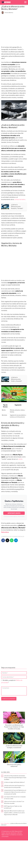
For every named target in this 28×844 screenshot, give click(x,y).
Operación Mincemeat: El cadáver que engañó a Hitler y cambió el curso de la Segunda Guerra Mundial (14, 812)
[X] (7, 540)
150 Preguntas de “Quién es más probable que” (13, 807)
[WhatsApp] (12, 540)
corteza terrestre (19, 199)
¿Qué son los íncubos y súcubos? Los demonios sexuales (14, 802)
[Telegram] (16, 540)
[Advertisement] (14, 30)
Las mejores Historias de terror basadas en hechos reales (15, 797)
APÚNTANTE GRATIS (14, 513)
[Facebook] (3, 540)
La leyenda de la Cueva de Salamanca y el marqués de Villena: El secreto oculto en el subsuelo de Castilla (15, 792)
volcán (20, 459)
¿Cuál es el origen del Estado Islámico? (14, 782)
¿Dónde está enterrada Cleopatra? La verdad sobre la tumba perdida (14, 786)
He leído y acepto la (11, 681)
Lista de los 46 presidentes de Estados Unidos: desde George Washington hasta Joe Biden (15, 777)
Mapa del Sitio (18, 831)
